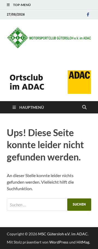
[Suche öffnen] (84, 107)
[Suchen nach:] (49, 204)
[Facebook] (88, 14)
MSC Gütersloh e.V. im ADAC (63, 234)
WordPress (58, 242)
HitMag (82, 242)
